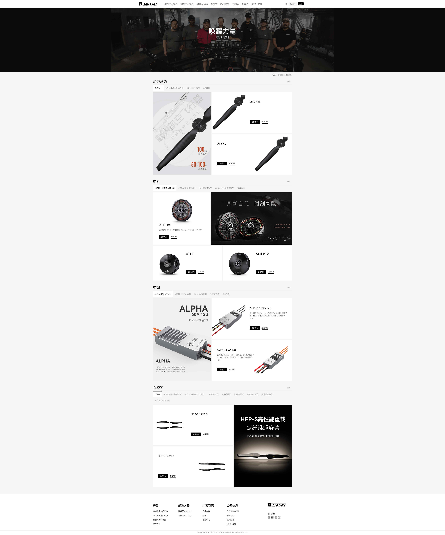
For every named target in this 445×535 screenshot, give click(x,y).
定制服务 (214, 4)
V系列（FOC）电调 (183, 294)
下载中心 (235, 4)
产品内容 (206, 511)
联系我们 (230, 515)
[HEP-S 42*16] (169, 424)
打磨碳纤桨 (239, 394)
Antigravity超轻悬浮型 (224, 188)
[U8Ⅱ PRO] (239, 263)
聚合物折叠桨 (267, 394)
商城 (300, 4)
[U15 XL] (271, 154)
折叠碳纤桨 (226, 394)
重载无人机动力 (184, 511)
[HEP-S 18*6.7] (263, 446)
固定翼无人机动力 (186, 4)
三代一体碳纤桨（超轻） (195, 394)
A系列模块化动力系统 (174, 88)
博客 (204, 515)
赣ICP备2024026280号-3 (240, 532)
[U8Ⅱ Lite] (251, 218)
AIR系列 (226, 294)
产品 (156, 505)
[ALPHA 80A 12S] (271, 360)
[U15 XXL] (182, 133)
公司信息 (232, 505)
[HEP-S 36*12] (211, 466)
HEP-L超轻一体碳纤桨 (172, 394)
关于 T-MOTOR (256, 4)
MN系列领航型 (205, 188)
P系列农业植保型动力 (187, 188)
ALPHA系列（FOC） (163, 294)
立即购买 (255, 122)
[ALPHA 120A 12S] (228, 318)
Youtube (272, 517)
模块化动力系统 (193, 88)
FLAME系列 (214, 294)
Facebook (269, 517)
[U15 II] (169, 263)
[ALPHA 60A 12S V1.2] (182, 339)
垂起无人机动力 (202, 4)
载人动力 (158, 88)
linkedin (276, 517)
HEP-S (157, 394)
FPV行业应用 (224, 4)
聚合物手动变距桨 (162, 400)
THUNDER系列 (200, 294)
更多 (289, 81)
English (293, 4)
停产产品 (156, 524)
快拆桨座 (241, 188)
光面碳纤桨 (213, 394)
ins (279, 517)
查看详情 (265, 122)
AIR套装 (206, 88)
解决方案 (183, 505)
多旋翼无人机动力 (170, 4)
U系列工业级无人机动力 (165, 188)
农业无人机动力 (184, 515)
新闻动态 (245, 4)
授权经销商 (231, 524)
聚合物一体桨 (252, 394)
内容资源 (208, 505)
